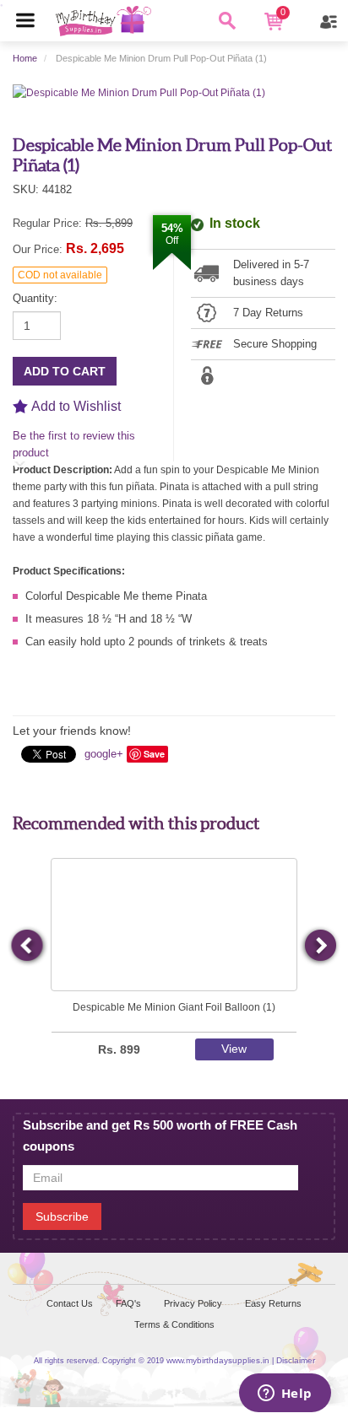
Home (25, 58)
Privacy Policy (193, 1303)
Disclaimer (295, 1360)
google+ (103, 753)
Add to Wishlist (76, 406)
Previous (28, 946)
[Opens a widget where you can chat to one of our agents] (284, 1394)
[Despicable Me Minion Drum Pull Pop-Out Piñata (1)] (139, 92)
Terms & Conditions (174, 1324)
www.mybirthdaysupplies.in (217, 1360)
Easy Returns (273, 1303)
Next (319, 946)
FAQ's (128, 1303)
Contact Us (69, 1303)
